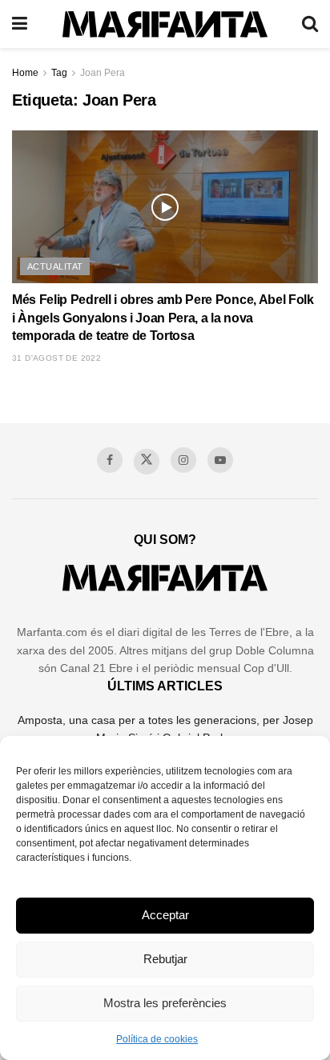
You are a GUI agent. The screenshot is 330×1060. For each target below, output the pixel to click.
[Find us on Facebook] (110, 460)
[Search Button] (310, 24)
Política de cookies (157, 1039)
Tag (59, 72)
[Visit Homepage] (165, 24)
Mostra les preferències (165, 1003)
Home (25, 72)
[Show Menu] (19, 24)
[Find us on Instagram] (183, 460)
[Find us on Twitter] (146, 461)
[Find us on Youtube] (220, 460)
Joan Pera (102, 72)
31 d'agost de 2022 (56, 358)
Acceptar (165, 915)
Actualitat (54, 266)
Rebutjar (165, 959)
